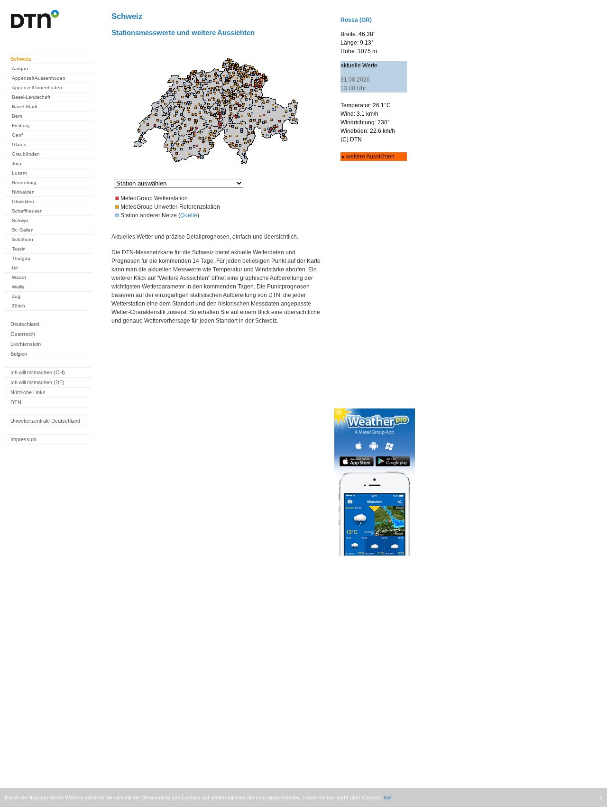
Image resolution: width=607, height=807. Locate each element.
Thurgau (21, 258)
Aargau (20, 68)
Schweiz (20, 59)
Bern (17, 116)
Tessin (19, 248)
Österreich (22, 334)
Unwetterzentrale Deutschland (45, 421)
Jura (16, 163)
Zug (16, 296)
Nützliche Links (28, 392)
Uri (15, 267)
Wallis (18, 286)
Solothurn (22, 239)
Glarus (19, 144)
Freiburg (21, 125)
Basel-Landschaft (31, 97)
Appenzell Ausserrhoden (38, 78)
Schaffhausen (27, 210)
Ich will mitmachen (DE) (37, 382)
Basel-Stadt (24, 106)
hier (388, 797)
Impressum (23, 439)
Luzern (19, 173)
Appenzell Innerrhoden (37, 87)
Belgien (18, 354)
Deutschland (24, 324)
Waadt (19, 277)
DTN (15, 402)
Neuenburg (24, 182)
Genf (17, 135)
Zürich (18, 305)
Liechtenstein (25, 344)
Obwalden (23, 201)
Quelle (188, 215)
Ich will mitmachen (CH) (37, 372)
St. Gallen (23, 229)
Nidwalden (23, 192)
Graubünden (26, 154)
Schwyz (20, 220)
